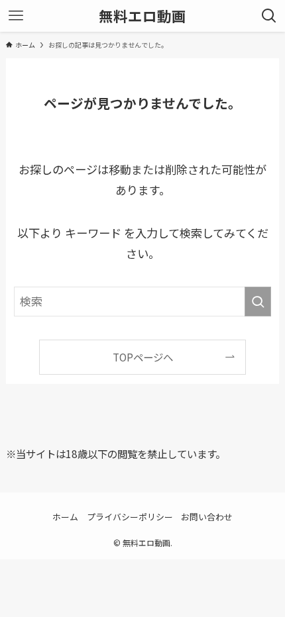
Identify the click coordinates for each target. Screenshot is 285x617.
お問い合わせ (207, 516)
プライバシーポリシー (130, 516)
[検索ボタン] (269, 16)
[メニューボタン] (16, 16)
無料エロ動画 (142, 16)
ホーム (65, 516)
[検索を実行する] (258, 301)
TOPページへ (143, 357)
